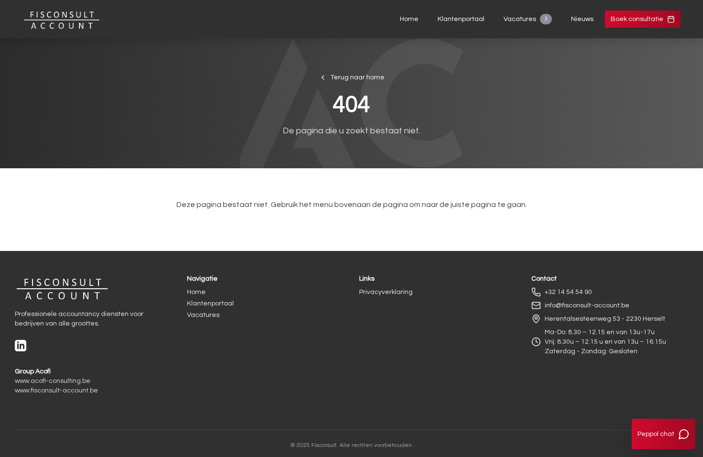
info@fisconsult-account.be (587, 305)
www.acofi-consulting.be (52, 381)
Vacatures (526, 19)
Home (409, 19)
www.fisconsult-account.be (56, 390)
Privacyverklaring (386, 292)
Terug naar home (357, 77)
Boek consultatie (637, 19)
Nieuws (582, 19)
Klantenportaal (461, 19)
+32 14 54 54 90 (568, 292)
